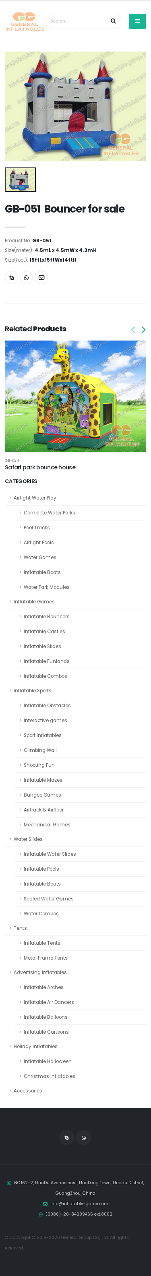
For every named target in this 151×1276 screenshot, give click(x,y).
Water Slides (28, 839)
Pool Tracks (37, 527)
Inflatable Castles (44, 631)
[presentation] (133, 330)
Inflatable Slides (42, 646)
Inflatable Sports (33, 691)
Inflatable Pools (41, 869)
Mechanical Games (47, 825)
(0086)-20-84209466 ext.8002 (79, 1214)
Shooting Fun (39, 765)
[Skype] (11, 277)
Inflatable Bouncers (47, 616)
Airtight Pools (39, 542)
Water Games (40, 557)
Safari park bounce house (40, 467)
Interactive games (45, 720)
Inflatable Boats (42, 572)
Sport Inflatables (43, 735)
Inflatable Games (34, 602)
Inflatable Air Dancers (49, 1002)
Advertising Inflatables (40, 972)
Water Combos (41, 914)
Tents (20, 928)
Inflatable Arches (44, 987)
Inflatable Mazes (43, 780)
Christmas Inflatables (49, 1076)
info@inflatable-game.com (79, 1204)
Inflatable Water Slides (50, 854)
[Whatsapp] (26, 277)
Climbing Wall (40, 750)
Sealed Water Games (49, 899)
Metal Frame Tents (46, 958)
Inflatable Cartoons (46, 1032)
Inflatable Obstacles (47, 705)
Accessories (28, 1091)
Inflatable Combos (45, 676)
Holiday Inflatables (36, 1046)
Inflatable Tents (42, 943)
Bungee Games (42, 795)
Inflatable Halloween (48, 1061)
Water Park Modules (47, 587)
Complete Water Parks (49, 513)
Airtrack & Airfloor (44, 810)
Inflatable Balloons (46, 1017)
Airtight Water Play (35, 498)
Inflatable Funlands (47, 661)
